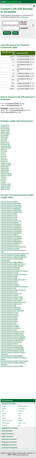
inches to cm (5, 127)
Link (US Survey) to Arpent (10, 316)
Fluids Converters (8, 433)
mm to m (3, 177)
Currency (4, 425)
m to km (3, 182)
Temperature (21, 408)
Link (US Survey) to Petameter (11, 226)
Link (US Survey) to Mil (8, 305)
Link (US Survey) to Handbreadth (12, 347)
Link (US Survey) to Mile (9, 214)
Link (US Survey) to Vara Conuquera (13, 337)
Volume (4, 408)
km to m (3, 180)
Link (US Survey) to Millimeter (11, 208)
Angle (19, 418)
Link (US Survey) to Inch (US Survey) (13, 302)
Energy (4, 413)
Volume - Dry (21, 423)
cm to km (4, 156)
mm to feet (4, 160)
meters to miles (6, 163)
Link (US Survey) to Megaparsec (12, 241)
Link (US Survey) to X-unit (9, 312)
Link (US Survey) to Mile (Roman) (12, 266)
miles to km (4, 137)
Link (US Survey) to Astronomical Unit (13, 246)
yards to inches (6, 186)
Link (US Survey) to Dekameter (11, 233)
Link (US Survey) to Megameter (11, 229)
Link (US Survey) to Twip (9, 321)
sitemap (30, 453)
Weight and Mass (23, 406)
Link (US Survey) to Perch (9, 281)
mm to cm (4, 149)
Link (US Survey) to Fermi (9, 314)
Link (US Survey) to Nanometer (11, 212)
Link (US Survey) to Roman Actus (12, 333)
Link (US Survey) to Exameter (11, 224)
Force (3, 416)
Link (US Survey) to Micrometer (11, 210)
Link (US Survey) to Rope (9, 276)
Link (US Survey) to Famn (9, 324)
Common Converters (9, 403)
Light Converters (7, 436)
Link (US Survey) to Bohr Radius (12, 356)
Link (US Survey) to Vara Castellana (13, 338)
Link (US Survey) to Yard (9, 215)
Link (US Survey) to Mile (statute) (12, 262)
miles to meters (6, 165)
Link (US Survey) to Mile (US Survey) (13, 264)
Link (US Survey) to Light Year (11, 220)
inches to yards (6, 184)
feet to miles (5, 166)
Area (3, 411)
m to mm (3, 179)
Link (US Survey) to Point (9, 319)
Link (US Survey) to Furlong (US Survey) (14, 271)
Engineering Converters (10, 428)
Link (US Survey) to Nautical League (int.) (15, 253)
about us (4, 453)
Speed (4, 418)
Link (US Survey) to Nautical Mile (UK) (14, 257)
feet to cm (4, 141)
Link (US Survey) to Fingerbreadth (12, 349)
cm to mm (4, 151)
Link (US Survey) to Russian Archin (13, 331)
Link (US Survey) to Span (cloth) (11, 297)
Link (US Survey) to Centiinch (11, 328)
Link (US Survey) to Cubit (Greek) (12, 340)
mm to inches (5, 128)
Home (2, 4)
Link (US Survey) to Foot (9, 217)
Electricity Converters (9, 439)
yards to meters (6, 147)
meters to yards (6, 146)
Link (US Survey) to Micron (10, 234)
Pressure (20, 411)
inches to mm (5, 130)
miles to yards (5, 189)
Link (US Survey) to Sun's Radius (12, 366)
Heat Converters (7, 431)
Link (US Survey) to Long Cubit (11, 345)
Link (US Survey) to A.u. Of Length (12, 311)
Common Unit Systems (9, 447)
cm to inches (5, 125)
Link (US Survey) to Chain (9, 272)
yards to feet (5, 170)
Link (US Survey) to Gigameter (11, 227)
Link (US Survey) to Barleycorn (11, 304)
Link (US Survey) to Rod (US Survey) (13, 279)
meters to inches (6, 175)
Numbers (20, 420)
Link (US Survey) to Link (9, 292)
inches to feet (5, 142)
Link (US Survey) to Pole (9, 283)
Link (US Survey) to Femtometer (11, 238)
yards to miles (5, 187)
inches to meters (6, 173)
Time (19, 416)
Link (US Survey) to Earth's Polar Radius (14, 361)
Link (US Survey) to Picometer (11, 236)
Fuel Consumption (7, 420)
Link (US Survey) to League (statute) (13, 255)
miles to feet (5, 168)
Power (19, 413)
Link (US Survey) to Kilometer (11, 203)
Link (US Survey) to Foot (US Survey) (13, 290)
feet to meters (5, 134)
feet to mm (4, 161)
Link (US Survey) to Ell (8, 288)
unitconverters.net (22, 454)
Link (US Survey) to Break (9, 222)
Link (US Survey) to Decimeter (11, 205)
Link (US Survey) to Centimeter (11, 207)
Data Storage (5, 423)
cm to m (3, 153)
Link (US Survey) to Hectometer (11, 231)
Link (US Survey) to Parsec (10, 245)
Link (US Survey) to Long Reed (11, 342)
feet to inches (5, 144)
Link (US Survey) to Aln (8, 323)
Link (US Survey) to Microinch (11, 307)
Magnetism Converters (9, 442)
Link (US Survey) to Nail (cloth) (11, 300)
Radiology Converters (9, 445)
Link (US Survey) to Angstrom (11, 309)
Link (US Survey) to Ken (9, 330)
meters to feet (5, 132)
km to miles (4, 135)
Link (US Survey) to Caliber (10, 326)
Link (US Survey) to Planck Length (12, 350)
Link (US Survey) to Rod (9, 278)
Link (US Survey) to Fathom (10, 285)
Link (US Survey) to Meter (9, 201)
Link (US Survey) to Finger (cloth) (12, 298)
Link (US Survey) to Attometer (11, 240)
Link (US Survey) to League (10, 248)
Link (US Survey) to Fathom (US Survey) (14, 286)
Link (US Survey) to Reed (9, 344)
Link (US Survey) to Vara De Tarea (12, 335)
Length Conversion (8, 4)
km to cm (4, 158)
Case (19, 425)
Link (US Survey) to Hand (9, 295)
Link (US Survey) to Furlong (10, 269)
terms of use (12, 453)
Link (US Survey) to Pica (9, 318)
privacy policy (21, 453)
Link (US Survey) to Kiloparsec (11, 243)
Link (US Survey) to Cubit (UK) (11, 293)
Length (4, 406)
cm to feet (4, 139)
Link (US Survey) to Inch (9, 219)
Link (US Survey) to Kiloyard (10, 267)
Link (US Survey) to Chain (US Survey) (14, 274)
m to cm (3, 154)
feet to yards (5, 172)
